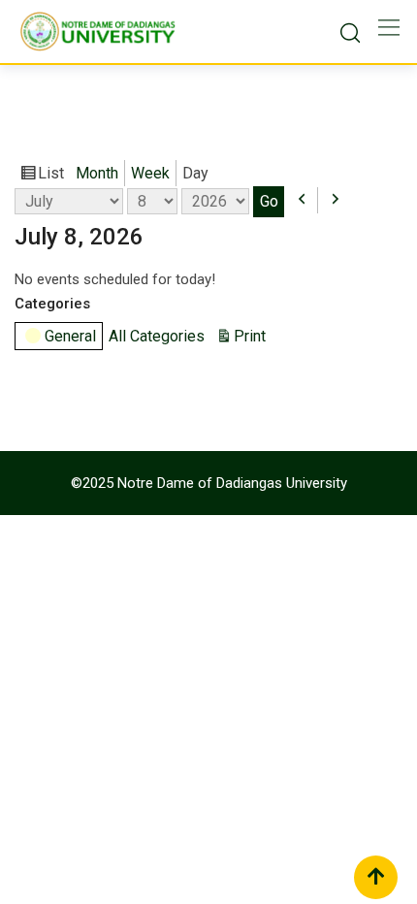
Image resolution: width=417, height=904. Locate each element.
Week (150, 173)
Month (97, 173)
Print (253, 337)
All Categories (157, 336)
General (70, 336)
